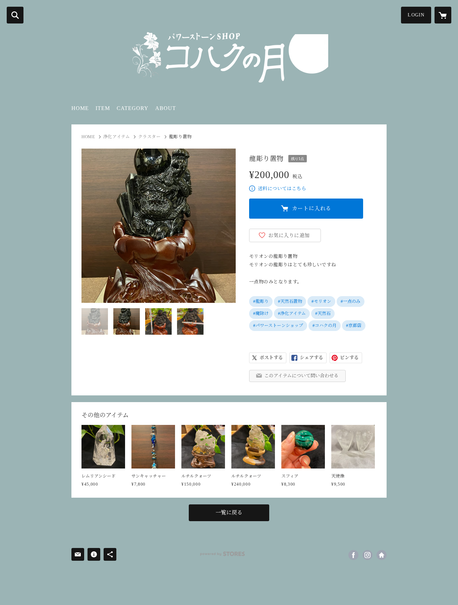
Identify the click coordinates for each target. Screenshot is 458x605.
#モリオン (321, 301)
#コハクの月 (324, 325)
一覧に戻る (229, 512)
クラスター (149, 136)
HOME (80, 108)
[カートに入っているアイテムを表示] (443, 15)
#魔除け (261, 313)
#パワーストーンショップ (278, 325)
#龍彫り (261, 301)
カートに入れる (312, 208)
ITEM (103, 108)
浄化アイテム (116, 136)
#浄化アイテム (292, 313)
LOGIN (416, 14)
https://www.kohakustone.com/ (382, 555)
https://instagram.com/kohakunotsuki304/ (367, 555)
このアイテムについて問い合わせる (301, 375)
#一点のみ (350, 301)
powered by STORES (222, 553)
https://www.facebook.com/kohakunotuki (353, 555)
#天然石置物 (290, 301)
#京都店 (353, 325)
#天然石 (323, 313)
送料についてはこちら (282, 188)
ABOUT (165, 108)
